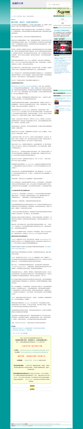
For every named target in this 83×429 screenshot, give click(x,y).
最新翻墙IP (59, 8)
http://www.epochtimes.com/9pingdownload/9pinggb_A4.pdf (34, 350)
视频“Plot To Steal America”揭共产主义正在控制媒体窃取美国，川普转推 (62, 58)
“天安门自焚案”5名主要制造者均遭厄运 (61, 30)
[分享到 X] (25, 333)
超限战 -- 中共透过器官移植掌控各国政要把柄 (62, 63)
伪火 (18, 8)
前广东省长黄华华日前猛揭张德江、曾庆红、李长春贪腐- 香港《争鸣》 (62, 99)
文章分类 (15, 8)
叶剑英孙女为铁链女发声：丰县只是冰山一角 (62, 62)
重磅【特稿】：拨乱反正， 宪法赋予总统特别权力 (24, 22)
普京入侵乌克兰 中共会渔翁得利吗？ (60, 68)
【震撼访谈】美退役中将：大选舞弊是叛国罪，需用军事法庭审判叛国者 (28, 328)
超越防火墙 (17, 3)
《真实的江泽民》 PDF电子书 (31, 360)
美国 (16, 333)
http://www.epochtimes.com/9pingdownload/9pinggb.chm (34, 352)
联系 (68, 8)
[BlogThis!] (24, 333)
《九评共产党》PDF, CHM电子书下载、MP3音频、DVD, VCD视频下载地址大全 (62, 61)
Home (12, 16)
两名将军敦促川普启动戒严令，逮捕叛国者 (22, 330)
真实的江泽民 (30, 8)
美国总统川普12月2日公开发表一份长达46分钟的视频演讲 (24, 86)
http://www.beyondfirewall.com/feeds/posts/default (43, 425)
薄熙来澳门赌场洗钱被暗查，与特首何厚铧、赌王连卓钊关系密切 (65, 101)
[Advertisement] (20, 403)
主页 (12, 8)
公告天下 (64, 8)
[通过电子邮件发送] (23, 333)
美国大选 (15, 16)
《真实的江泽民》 (28, 379)
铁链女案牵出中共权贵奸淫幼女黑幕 (60, 69)
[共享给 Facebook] (26, 333)
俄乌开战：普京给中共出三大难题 (60, 66)
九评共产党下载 (23, 8)
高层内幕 (35, 8)
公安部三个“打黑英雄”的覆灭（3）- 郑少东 (61, 108)
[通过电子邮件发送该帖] (21, 333)
